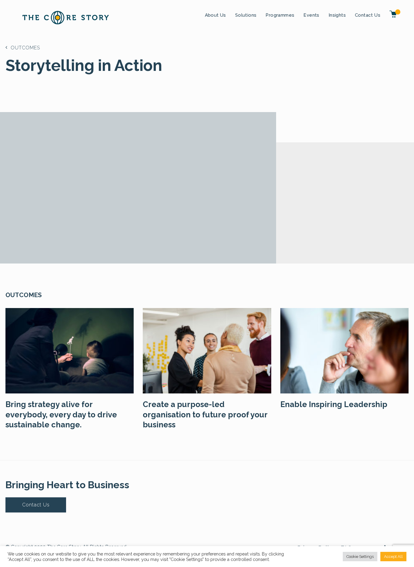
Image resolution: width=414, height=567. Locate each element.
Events (311, 15)
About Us (215, 15)
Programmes (279, 15)
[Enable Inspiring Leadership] (344, 350)
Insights (337, 15)
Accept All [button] (393, 556)
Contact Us (367, 15)
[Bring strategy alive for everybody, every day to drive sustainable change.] (69, 350)
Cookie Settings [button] (360, 556)
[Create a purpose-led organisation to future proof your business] (207, 350)
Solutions (246, 15)
